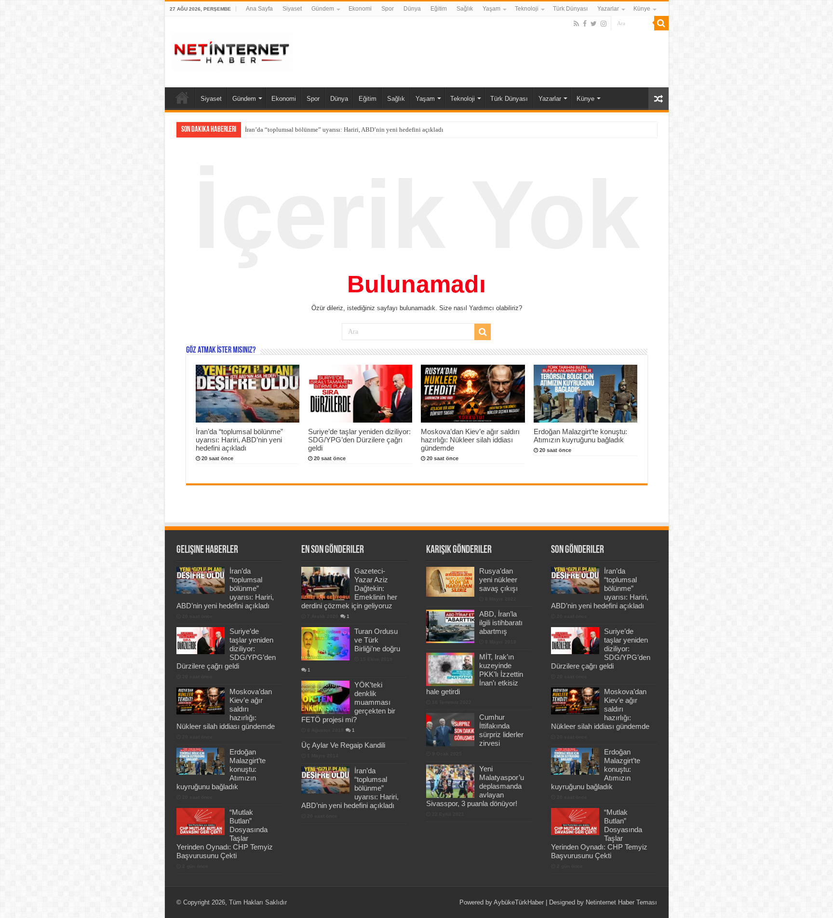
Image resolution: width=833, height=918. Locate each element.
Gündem (322, 8)
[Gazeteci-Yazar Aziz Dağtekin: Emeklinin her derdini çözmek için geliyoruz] (325, 583)
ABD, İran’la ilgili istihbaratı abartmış (501, 622)
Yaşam (491, 8)
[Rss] (576, 23)
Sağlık (465, 8)
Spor (387, 8)
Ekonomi (360, 8)
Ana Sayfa (259, 8)
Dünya (412, 8)
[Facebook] (585, 23)
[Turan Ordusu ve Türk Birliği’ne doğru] (325, 643)
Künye (641, 8)
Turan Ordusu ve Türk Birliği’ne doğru (377, 640)
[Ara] (661, 23)
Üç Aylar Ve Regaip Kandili (343, 745)
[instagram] (603, 23)
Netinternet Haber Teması (621, 902)
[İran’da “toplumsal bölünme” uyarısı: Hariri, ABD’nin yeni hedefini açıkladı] (325, 780)
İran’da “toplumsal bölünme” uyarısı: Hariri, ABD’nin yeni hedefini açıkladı (239, 439)
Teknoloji (526, 8)
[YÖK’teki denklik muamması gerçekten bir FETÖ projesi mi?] (325, 697)
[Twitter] (594, 23)
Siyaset (292, 8)
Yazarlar (608, 8)
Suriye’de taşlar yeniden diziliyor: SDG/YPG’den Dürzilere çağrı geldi (336, 129)
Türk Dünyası (570, 8)
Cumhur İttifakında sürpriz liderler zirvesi (501, 730)
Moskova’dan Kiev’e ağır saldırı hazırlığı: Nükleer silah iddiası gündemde (470, 439)
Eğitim (438, 8)
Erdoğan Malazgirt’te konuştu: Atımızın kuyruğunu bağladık (580, 435)
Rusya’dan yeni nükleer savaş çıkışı (498, 579)
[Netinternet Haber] (232, 50)
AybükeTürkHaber (519, 902)
